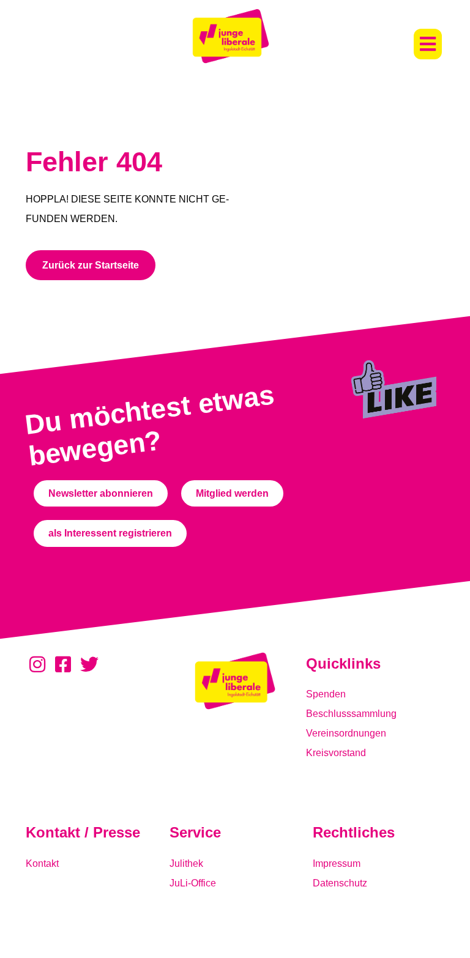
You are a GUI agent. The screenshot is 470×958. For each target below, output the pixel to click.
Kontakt (42, 863)
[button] (428, 44)
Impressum (336, 863)
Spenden (326, 694)
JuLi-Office (193, 883)
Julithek (186, 863)
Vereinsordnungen (346, 733)
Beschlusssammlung (351, 713)
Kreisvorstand (336, 753)
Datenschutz (340, 883)
